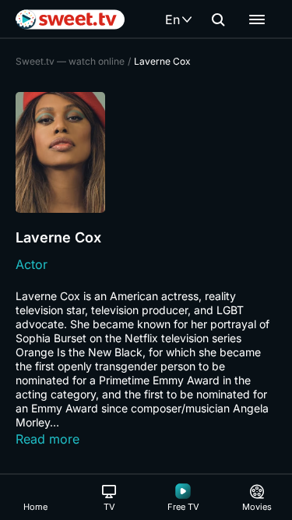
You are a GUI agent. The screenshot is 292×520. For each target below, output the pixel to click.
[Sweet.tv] (70, 19)
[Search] (218, 19)
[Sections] (256, 19)
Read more (47, 439)
